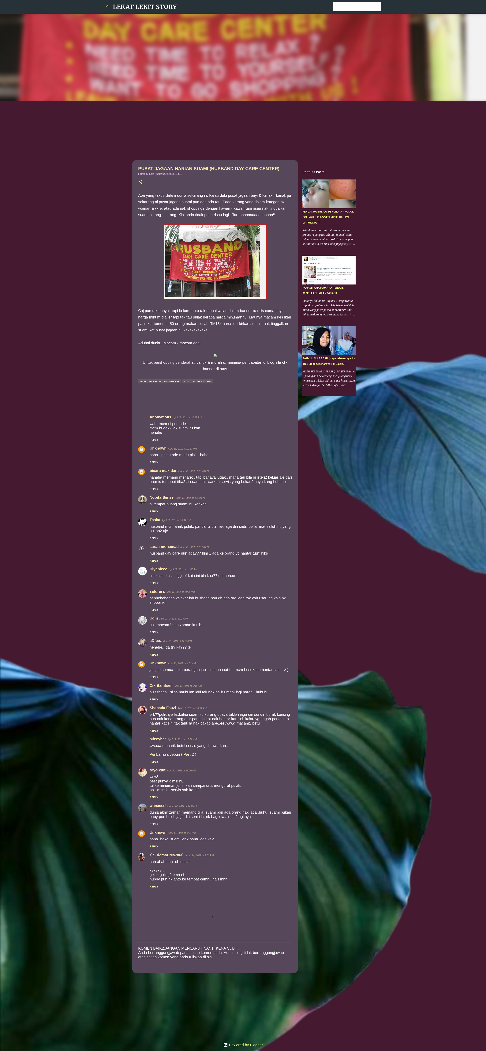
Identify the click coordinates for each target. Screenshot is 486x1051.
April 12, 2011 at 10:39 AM (182, 739)
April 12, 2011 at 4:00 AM (182, 663)
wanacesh (159, 806)
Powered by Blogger (245, 1045)
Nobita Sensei (162, 497)
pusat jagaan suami (197, 381)
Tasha (155, 520)
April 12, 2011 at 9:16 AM (188, 685)
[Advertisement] (243, 129)
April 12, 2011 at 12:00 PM (183, 806)
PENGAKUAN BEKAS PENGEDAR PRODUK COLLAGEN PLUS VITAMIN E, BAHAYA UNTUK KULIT (328, 217)
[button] (140, 182)
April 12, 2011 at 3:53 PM (182, 832)
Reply (154, 439)
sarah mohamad (164, 546)
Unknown (158, 448)
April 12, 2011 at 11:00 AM (181, 770)
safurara (157, 591)
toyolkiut (158, 770)
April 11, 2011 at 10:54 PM (194, 547)
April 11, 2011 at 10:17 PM (187, 417)
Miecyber (158, 739)
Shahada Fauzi (163, 708)
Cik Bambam (161, 685)
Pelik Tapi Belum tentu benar (160, 381)
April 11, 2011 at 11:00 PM (183, 569)
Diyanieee (158, 569)
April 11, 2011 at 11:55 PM (177, 641)
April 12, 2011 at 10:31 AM (192, 708)
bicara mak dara (164, 471)
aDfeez (156, 641)
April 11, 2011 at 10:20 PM (194, 471)
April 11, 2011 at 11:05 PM (180, 591)
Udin (154, 618)
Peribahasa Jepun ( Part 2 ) (173, 754)
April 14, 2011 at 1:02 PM (200, 855)
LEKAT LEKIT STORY (145, 7)
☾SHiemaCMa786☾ (167, 855)
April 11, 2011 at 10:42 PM (176, 520)
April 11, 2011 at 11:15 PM (173, 618)
